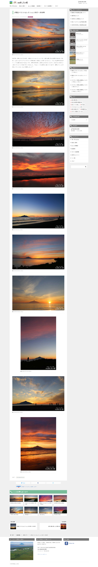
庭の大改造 (75, 109)
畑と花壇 (74, 100)
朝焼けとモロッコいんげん (77, 70)
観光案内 (39, 6)
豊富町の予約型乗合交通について (79, 12)
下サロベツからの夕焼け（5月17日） (30, 504)
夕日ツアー (30, 16)
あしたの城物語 (31, 6)
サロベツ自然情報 (48, 6)
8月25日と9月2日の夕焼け (59, 503)
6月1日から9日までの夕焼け (15, 503)
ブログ (56, 6)
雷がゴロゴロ (79, 34)
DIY (83, 104)
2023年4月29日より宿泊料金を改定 (79, 25)
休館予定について (75, 15)
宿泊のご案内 (22, 6)
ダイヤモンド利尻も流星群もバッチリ (79, 80)
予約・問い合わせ (13, 6)
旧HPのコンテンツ (75, 154)
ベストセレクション (20, 477)
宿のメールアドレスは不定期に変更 (79, 21)
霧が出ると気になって (80, 53)
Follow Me (71, 543)
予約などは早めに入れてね (81, 47)
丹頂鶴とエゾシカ (79, 60)
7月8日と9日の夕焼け (14, 514)
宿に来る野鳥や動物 (77, 102)
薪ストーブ (75, 104)
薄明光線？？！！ (28, 514)
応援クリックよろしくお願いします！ (29, 486)
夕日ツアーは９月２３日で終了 (82, 40)
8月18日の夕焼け (57, 514)
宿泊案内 (84, 109)
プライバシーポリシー (42, 554)
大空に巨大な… (42, 514)
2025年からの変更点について (78, 18)
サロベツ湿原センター (77, 111)
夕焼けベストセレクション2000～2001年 (46, 504)
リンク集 (73, 158)
